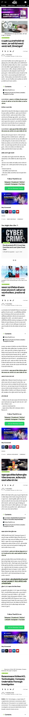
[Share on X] (5, 51)
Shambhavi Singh (10, 692)
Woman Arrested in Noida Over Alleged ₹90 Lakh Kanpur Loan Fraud (13, 247)
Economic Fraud (7, 242)
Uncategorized (5, 37)
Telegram (7, 182)
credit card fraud (11, 219)
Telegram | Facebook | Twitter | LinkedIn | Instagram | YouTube (14, 93)
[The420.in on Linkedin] (14, 211)
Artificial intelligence (12, 454)
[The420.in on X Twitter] (6, 211)
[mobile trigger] (2, 2)
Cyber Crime (5, 673)
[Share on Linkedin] (11, 51)
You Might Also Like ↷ (9, 225)
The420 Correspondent (9, 252)
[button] (13, 260)
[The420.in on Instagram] (10, 211)
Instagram (14, 184)
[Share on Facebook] (2, 51)
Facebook (15, 182)
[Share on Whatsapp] (8, 51)
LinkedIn (7, 184)
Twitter (22, 182)
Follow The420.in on (9, 90)
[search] (22, 2)
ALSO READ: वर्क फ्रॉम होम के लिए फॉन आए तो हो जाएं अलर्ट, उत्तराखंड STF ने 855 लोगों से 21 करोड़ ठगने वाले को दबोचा (14, 518)
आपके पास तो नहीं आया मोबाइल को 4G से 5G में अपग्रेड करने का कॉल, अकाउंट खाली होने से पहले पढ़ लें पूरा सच (14, 553)
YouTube (22, 184)
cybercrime (20, 219)
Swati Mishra (9, 54)
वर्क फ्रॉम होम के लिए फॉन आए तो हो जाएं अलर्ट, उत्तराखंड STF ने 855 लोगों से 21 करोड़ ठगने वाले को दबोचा (14, 581)
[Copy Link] (13, 51)
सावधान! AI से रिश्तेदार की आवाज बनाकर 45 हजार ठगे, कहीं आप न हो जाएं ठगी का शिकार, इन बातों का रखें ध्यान (14, 101)
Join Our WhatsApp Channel (15, 188)
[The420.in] (14, 2)
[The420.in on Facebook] (3, 211)
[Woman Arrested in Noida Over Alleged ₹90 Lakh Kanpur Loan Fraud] (14, 235)
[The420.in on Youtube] (17, 211)
